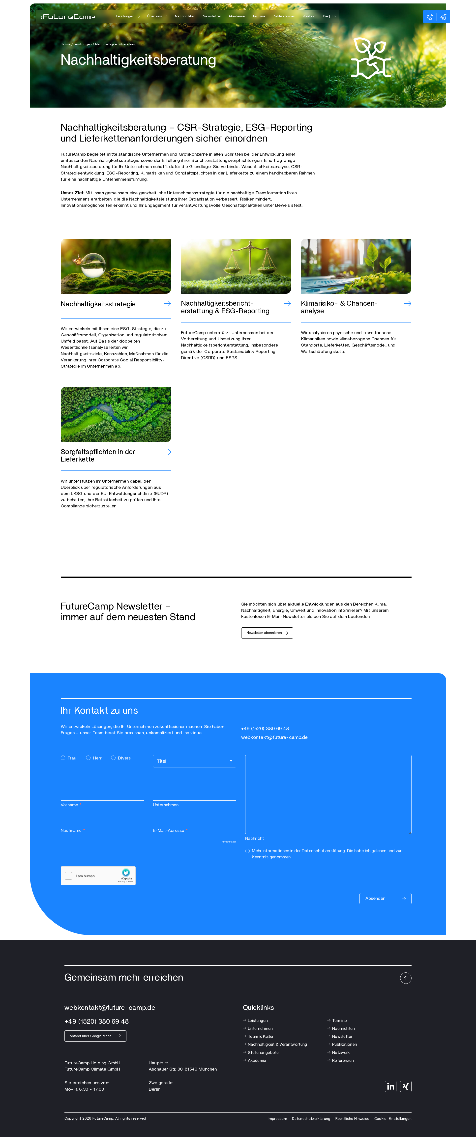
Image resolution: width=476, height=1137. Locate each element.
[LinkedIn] (390, 1086)
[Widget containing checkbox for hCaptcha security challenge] (98, 875)
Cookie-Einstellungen (393, 1119)
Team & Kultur (260, 1037)
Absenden (375, 898)
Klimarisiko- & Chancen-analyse (339, 307)
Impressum (277, 1119)
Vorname (69, 805)
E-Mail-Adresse (168, 830)
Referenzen (343, 1061)
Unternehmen (165, 805)
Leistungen (258, 1021)
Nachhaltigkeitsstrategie (98, 304)
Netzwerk (341, 1053)
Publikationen (284, 16)
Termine (258, 16)
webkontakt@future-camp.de (274, 737)
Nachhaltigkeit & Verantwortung (277, 1045)
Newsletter (212, 16)
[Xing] (406, 1086)
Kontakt (309, 16)
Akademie (237, 16)
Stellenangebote (263, 1053)
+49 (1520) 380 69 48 (265, 728)
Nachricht (254, 838)
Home (65, 44)
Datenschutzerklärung (323, 851)
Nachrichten (185, 16)
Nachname (71, 830)
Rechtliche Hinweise (352, 1119)
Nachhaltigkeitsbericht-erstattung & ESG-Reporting (225, 307)
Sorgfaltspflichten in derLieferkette (98, 456)
